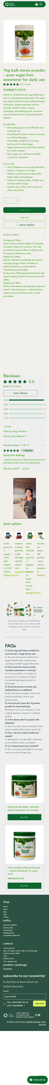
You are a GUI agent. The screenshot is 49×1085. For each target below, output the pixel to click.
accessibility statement (11, 935)
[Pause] (17, 515)
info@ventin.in (8, 958)
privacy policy (8, 928)
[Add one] (17, 200)
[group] (24, 563)
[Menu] (40, 4)
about (5, 909)
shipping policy (8, 933)
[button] (36, 4)
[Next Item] (42, 41)
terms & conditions (10, 925)
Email (6, 991)
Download (7, 968)
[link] (17, 84)
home (5, 906)
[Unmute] (21, 515)
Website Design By (33, 1022)
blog (5, 914)
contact (6, 917)
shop (5, 912)
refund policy (8, 930)
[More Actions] (44, 445)
